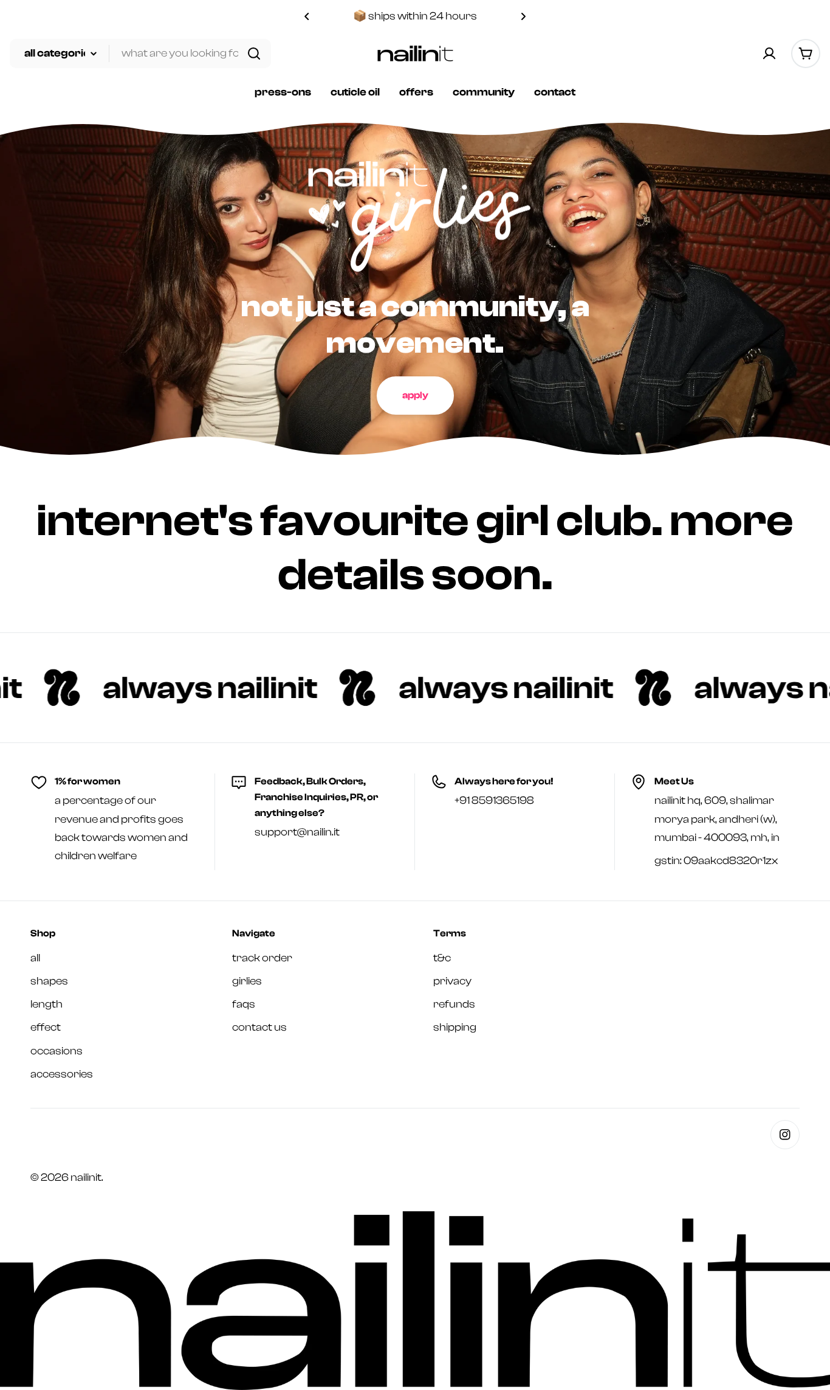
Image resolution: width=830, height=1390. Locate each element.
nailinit (85, 1177)
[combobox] (140, 53)
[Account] (769, 53)
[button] (307, 16)
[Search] (254, 53)
